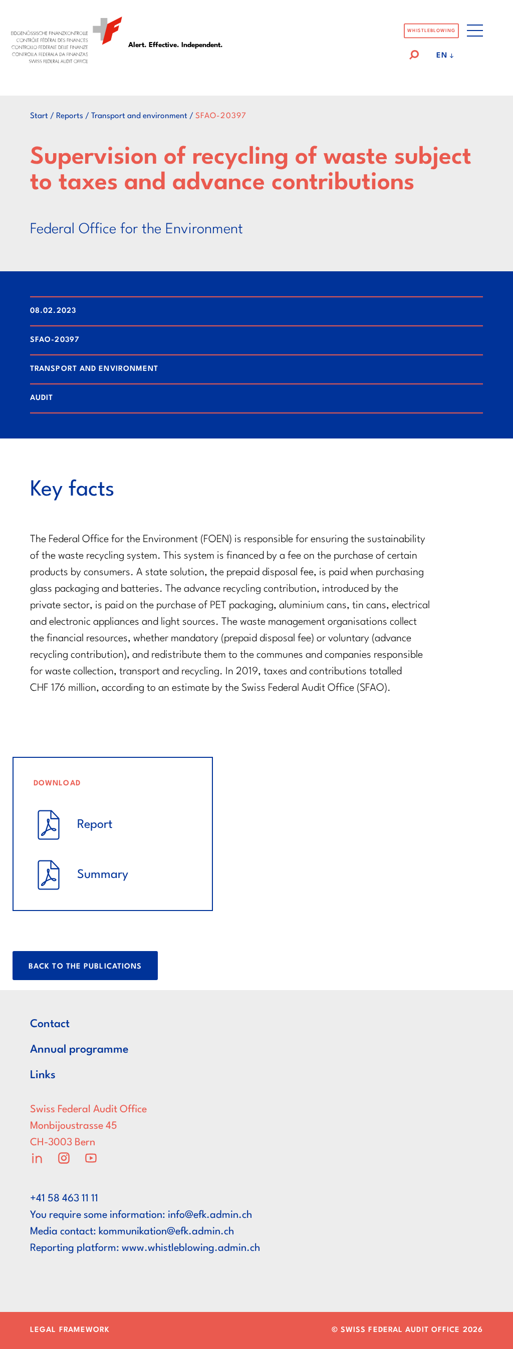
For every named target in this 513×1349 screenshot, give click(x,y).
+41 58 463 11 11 (64, 1199)
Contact (50, 1024)
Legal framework (70, 1330)
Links (43, 1075)
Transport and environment (139, 116)
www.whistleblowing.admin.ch (191, 1248)
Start (39, 116)
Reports (69, 116)
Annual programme (79, 1049)
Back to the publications (85, 967)
